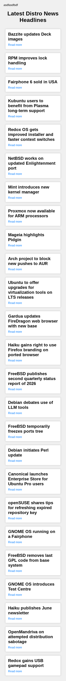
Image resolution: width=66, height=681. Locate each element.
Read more (15, 44)
